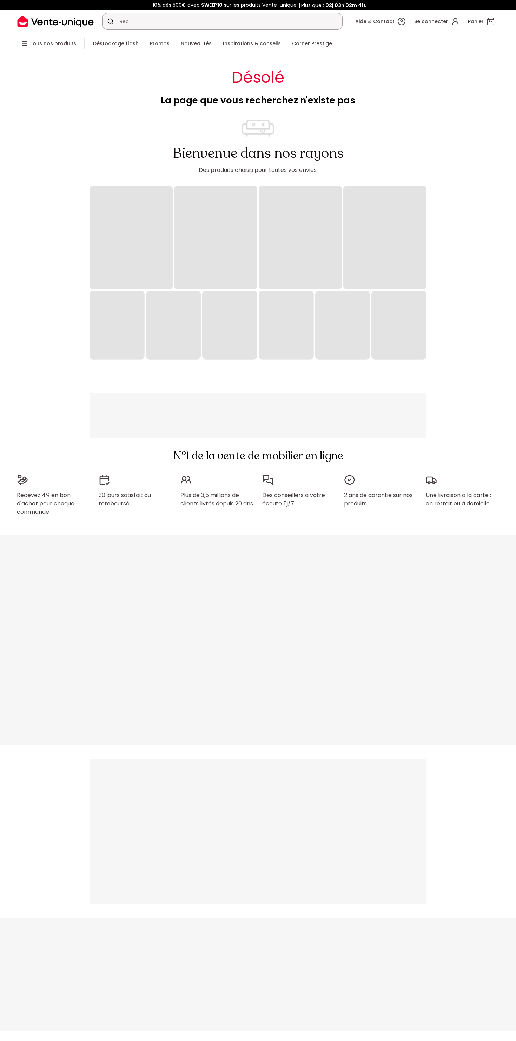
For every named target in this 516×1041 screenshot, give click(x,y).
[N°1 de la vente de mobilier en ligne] (55, 21)
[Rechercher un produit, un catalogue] (110, 21)
